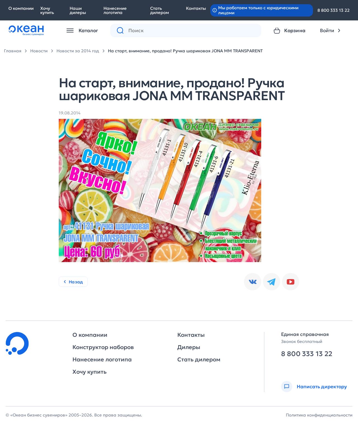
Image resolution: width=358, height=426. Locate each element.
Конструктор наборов (103, 347)
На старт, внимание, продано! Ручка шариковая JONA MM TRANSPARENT (185, 50)
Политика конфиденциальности (319, 415)
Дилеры (188, 347)
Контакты (196, 8)
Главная (12, 50)
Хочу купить (47, 10)
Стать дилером (159, 10)
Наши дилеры (78, 10)
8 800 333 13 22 (333, 10)
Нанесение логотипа (115, 10)
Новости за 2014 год (77, 50)
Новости (39, 50)
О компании (21, 8)
